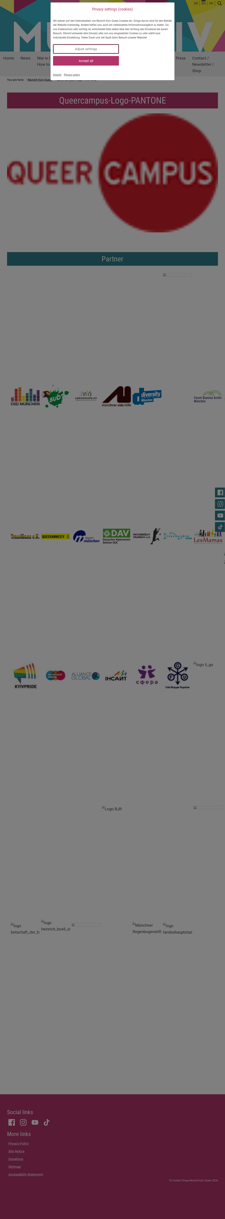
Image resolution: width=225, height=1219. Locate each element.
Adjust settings (86, 49)
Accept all (86, 61)
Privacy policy (72, 74)
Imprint (57, 74)
